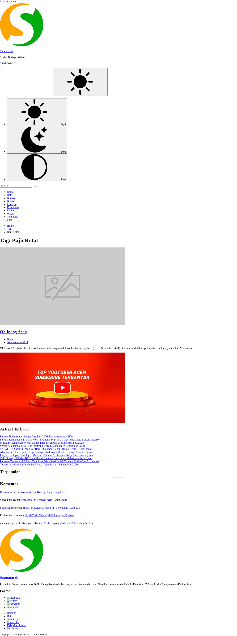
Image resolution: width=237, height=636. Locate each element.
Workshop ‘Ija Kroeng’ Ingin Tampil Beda (44, 492)
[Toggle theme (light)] (80, 82)
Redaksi (4, 492)
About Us (12, 619)
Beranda (11, 612)
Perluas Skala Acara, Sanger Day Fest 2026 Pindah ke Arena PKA (36, 436)
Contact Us (13, 622)
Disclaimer (13, 628)
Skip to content (8, 1)
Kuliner (11, 210)
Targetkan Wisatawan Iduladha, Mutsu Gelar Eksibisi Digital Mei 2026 (39, 464)
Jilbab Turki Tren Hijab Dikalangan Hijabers (49, 515)
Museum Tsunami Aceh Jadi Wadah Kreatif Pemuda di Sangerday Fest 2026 (42, 442)
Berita (10, 191)
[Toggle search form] (1, 67)
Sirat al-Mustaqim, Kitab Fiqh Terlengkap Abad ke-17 (52, 507)
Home (10, 225)
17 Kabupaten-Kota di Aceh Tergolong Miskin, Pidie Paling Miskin (56, 523)
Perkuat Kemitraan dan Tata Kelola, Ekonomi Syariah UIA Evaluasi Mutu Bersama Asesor (50, 439)
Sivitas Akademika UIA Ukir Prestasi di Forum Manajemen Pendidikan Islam (42, 445)
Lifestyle (11, 204)
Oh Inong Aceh (13, 332)
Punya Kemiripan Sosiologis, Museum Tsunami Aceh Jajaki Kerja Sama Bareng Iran (46, 455)
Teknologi (12, 216)
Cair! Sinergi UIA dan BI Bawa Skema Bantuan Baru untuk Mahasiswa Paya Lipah (46, 458)
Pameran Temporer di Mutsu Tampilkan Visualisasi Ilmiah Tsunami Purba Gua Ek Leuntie (49, 461)
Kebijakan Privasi (16, 625)
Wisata (10, 213)
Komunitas (13, 207)
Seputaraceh (6, 51)
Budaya (11, 198)
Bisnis (10, 201)
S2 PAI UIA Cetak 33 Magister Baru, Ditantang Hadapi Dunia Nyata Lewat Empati (46, 448)
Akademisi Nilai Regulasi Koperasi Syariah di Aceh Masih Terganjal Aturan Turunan (46, 452)
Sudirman (5, 507)
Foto (9, 219)
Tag (9, 228)
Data (9, 194)
